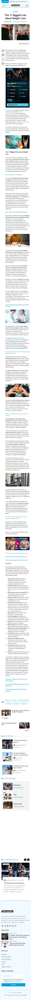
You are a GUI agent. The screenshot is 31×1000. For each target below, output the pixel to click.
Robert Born (8, 22)
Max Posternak (9, 110)
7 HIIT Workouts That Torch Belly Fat (14, 883)
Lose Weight (15, 11)
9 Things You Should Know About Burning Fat (16, 553)
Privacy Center (17, 995)
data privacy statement (15, 981)
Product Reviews (6, 959)
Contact (3, 962)
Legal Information (6, 967)
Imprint (5, 995)
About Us (4, 954)
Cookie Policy (24, 995)
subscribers (23, 122)
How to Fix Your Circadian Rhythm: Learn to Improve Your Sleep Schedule (16, 517)
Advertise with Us (6, 957)
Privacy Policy (11, 995)
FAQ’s (3, 964)
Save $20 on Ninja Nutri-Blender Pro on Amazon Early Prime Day (20, 755)
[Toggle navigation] (4, 6)
